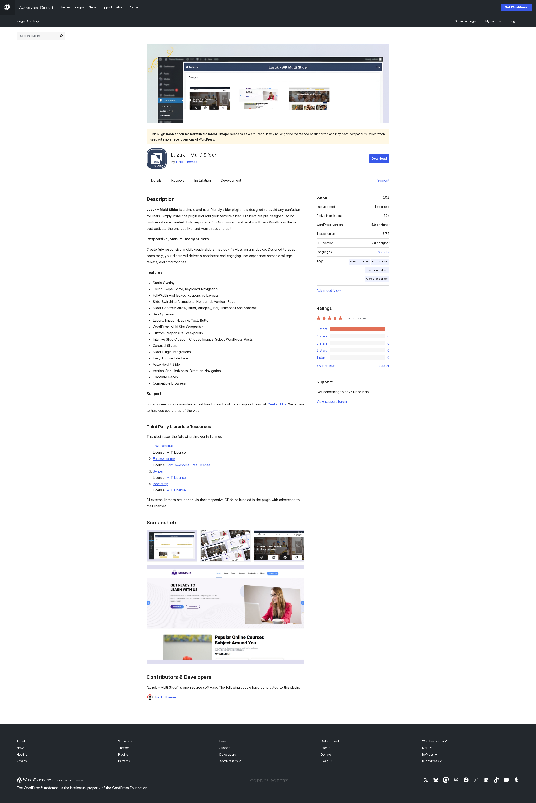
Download (379, 158)
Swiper (158, 471)
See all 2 (383, 252)
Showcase (125, 741)
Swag (326, 761)
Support (383, 180)
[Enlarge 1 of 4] (191, 535)
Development (231, 180)
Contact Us (276, 404)
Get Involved (330, 741)
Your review (326, 366)
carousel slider (359, 261)
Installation (202, 180)
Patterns (124, 761)
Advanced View (329, 290)
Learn (223, 741)
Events (325, 748)
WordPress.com (434, 741)
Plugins (123, 754)
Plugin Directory (28, 21)
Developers (227, 754)
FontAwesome (164, 459)
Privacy (22, 761)
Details (156, 180)
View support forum (332, 401)
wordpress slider (377, 278)
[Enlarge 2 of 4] (245, 535)
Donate (328, 754)
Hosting (22, 754)
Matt (427, 748)
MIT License (176, 477)
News (20, 748)
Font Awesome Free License (188, 465)
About (21, 741)
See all (384, 366)
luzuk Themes (186, 162)
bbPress (429, 754)
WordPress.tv (230, 761)
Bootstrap (160, 484)
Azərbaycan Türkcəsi (70, 780)
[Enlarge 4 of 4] (299, 570)
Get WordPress (516, 7)
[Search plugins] (61, 36)
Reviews (177, 180)
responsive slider (377, 270)
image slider (380, 261)
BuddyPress (432, 761)
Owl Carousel (163, 446)
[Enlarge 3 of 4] (299, 535)
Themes (123, 748)
